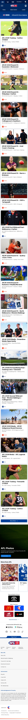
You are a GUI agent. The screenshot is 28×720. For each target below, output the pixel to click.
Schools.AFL (3, 682)
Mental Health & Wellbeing (7, 658)
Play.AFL (3, 674)
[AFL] (2, 2)
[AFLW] (7, 2)
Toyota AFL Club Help (6, 661)
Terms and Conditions (13, 710)
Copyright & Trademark (15, 712)
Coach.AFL (3, 677)
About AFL (3, 655)
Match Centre (13, 9)
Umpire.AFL (3, 680)
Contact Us (3, 666)
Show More (15, 521)
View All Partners (13, 619)
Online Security (5, 714)
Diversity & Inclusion (5, 664)
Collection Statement (20, 648)
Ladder (23, 9)
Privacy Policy (14, 648)
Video (4, 9)
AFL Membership (4, 685)
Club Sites (19, 1)
